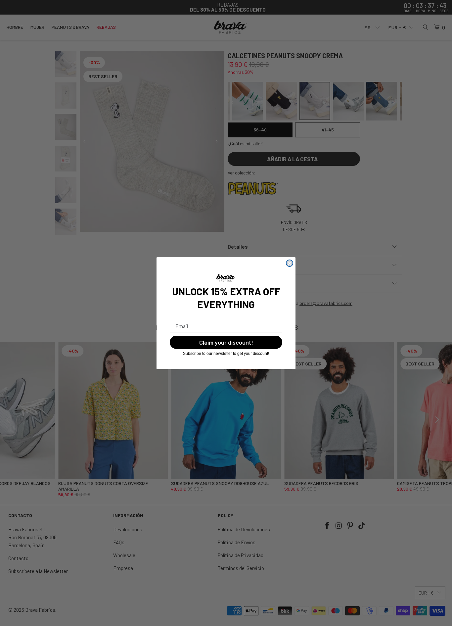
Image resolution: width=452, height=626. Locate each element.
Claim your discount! (226, 342)
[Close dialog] (289, 263)
